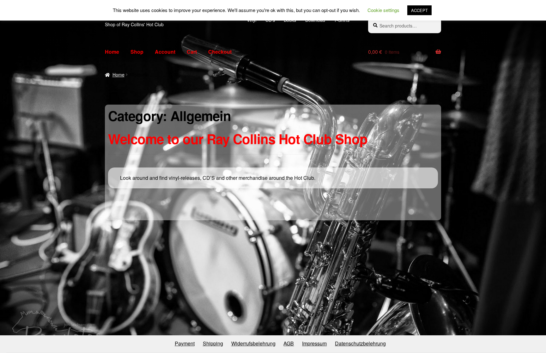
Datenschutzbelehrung (360, 343)
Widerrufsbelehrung (253, 343)
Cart (192, 51)
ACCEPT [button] (419, 10)
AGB (288, 343)
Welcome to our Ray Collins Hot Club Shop (237, 138)
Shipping (213, 343)
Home (112, 51)
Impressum (314, 343)
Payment (185, 343)
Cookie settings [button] (383, 10)
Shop (136, 51)
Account (165, 51)
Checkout (220, 51)
